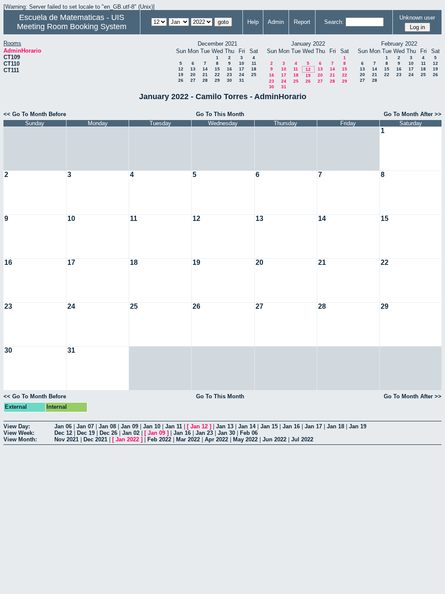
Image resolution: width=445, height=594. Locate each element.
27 (193, 80)
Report (302, 22)
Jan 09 (129, 426)
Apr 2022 (216, 439)
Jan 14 (247, 426)
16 (229, 69)
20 (193, 74)
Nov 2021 (66, 439)
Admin (276, 22)
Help (253, 22)
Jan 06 (63, 426)
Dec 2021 (95, 439)
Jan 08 (107, 426)
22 (217, 74)
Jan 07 (85, 426)
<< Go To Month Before (34, 114)
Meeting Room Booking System (71, 26)
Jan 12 (199, 426)
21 (205, 74)
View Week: (18, 433)
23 (229, 74)
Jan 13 (224, 426)
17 (241, 69)
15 (217, 69)
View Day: (16, 426)
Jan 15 (269, 426)
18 (253, 69)
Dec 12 (63, 433)
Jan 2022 (127, 439)
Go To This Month (220, 114)
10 (241, 63)
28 (205, 80)
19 (180, 74)
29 (217, 80)
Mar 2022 (188, 439)
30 (229, 80)
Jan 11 (173, 426)
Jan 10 (151, 426)
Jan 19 (357, 426)
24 (241, 74)
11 (254, 63)
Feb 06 (249, 433)
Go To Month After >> (413, 114)
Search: (334, 22)
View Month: (20, 439)
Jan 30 (226, 433)
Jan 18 (335, 426)
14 (205, 69)
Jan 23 (204, 433)
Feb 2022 (159, 439)
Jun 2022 (274, 439)
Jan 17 (313, 426)
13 (193, 69)
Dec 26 (108, 433)
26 (180, 80)
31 (241, 80)
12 (180, 69)
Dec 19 (86, 433)
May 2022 (245, 439)
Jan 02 (130, 433)
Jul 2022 (302, 439)
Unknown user (417, 17)
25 (253, 74)
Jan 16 (291, 426)
